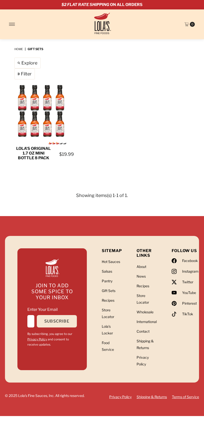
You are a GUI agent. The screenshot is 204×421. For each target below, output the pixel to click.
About (141, 266)
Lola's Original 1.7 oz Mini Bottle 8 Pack (33, 153)
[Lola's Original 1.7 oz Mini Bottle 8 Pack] (41, 111)
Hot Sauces (111, 261)
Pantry (107, 281)
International (147, 322)
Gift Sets (108, 291)
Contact (143, 331)
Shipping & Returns (152, 397)
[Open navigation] (12, 24)
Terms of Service (185, 397)
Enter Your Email (42, 309)
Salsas (107, 271)
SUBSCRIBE (56, 321)
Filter (26, 73)
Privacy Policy (37, 339)
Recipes (108, 300)
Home (18, 49)
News (141, 276)
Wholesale (145, 312)
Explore (29, 62)
